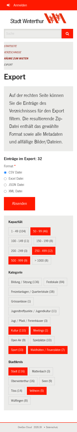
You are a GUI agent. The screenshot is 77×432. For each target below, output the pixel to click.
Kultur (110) (18, 330)
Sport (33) (17, 350)
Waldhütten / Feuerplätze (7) (48, 350)
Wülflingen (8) (19, 400)
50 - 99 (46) (40, 231)
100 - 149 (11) (20, 241)
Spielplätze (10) (42, 340)
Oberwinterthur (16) (22, 381)
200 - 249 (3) (19, 251)
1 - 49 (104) (18, 231)
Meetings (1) (40, 330)
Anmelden (20, 5)
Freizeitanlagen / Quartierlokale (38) (32, 291)
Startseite (10, 46)
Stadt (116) (18, 371)
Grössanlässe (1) (21, 301)
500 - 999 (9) (19, 260)
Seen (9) (47, 381)
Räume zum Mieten (16, 58)
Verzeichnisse (12, 52)
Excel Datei (16, 178)
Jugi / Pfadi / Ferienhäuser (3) (29, 320)
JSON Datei (16, 184)
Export (8, 64)
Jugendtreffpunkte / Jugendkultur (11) (33, 311)
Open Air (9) (18, 340)
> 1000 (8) (41, 260)
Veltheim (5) (37, 390)
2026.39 (38, 427)
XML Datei (15, 191)
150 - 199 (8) (44, 241)
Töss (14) (16, 390)
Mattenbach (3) (41, 371)
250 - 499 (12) (44, 251)
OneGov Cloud (25, 427)
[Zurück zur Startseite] (38, 19)
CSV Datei (15, 172)
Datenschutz (52, 427)
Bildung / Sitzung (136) (25, 282)
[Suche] (67, 33)
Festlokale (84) (55, 282)
